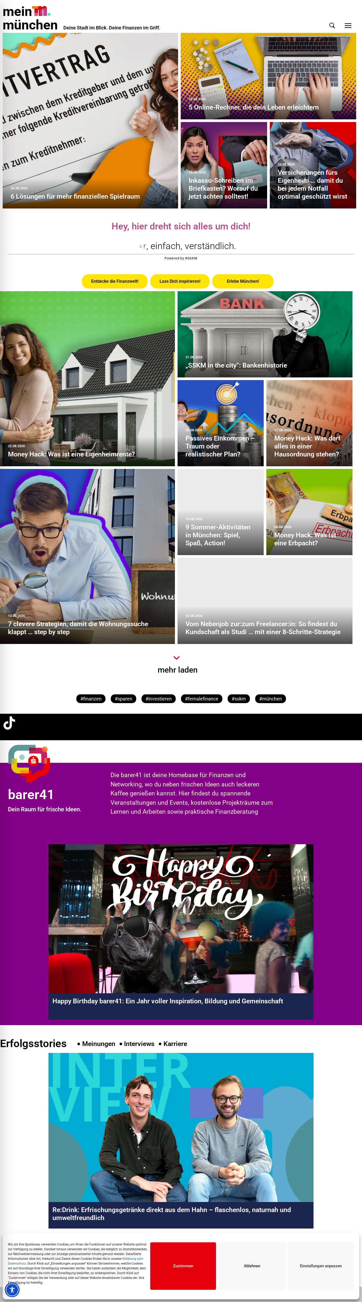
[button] (332, 25)
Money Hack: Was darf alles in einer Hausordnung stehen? (307, 446)
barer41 (31, 794)
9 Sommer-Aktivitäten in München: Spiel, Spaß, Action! (218, 535)
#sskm (239, 699)
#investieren (158, 699)
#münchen (270, 699)
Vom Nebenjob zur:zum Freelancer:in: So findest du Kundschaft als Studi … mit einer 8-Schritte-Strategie (263, 628)
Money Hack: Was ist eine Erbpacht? (305, 539)
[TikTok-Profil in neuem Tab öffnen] (9, 723)
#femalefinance (201, 699)
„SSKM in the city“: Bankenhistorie (236, 365)
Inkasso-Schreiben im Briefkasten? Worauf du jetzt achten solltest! (223, 188)
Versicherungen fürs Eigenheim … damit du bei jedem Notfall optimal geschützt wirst (312, 184)
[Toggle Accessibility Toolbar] (12, 1290)
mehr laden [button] (178, 669)
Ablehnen (252, 1266)
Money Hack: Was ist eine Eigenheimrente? (71, 454)
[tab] (115, 281)
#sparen (123, 699)
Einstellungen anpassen (321, 1266)
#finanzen (90, 699)
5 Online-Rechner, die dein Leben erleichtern (254, 107)
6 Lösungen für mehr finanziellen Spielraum (75, 196)
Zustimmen (183, 1266)
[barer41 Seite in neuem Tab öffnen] (38, 763)
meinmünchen (30, 18)
